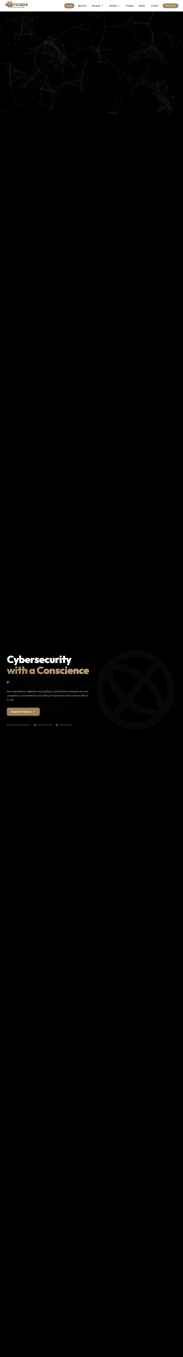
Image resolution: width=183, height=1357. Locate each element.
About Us (82, 5)
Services (113, 5)
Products (96, 5)
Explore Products (21, 711)
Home (69, 5)
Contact (154, 5)
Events (142, 5)
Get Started (170, 6)
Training (129, 5)
